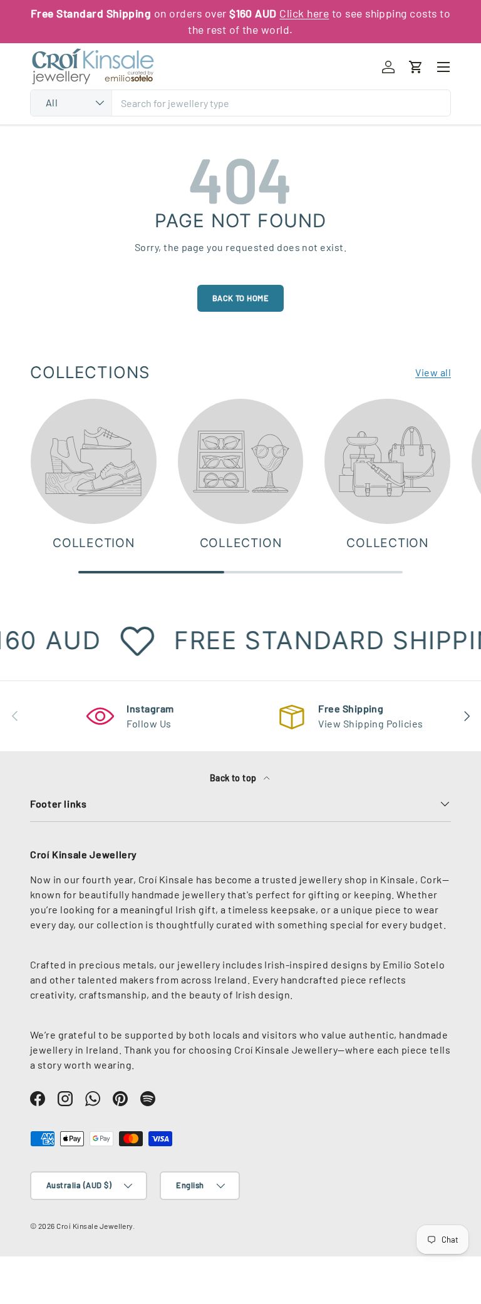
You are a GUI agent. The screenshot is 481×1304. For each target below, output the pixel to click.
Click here (304, 13)
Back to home (240, 298)
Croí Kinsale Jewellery (94, 1225)
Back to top (234, 778)
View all (433, 372)
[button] (416, 67)
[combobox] (240, 103)
